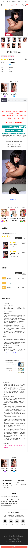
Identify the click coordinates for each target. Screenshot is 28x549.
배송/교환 (24, 100)
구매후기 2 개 (11, 59)
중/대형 (5, 56)
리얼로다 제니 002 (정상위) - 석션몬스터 (5, 218)
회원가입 (8, 1)
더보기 (24, 238)
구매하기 (14, 547)
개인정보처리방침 (20, 531)
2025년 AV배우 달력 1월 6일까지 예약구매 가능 (10, 499)
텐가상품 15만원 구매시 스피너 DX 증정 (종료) (9, 496)
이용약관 (14, 531)
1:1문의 (25, 1)
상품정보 (4, 100)
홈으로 (4, 531)
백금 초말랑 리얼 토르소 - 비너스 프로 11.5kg (5, 93)
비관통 (12, 56)
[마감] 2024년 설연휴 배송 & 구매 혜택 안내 (9, 503)
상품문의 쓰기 (18, 273)
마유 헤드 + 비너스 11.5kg (14, 93)
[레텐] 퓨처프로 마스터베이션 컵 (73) (23, 218)
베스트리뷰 (20, 1)
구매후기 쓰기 (18, 238)
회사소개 (9, 531)
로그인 (3, 1)
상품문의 (17, 100)
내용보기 (23, 243)
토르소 (9, 56)
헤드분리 (6, 278)
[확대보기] (25, 34)
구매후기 (13, 1)
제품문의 (6, 287)
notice (14, 493)
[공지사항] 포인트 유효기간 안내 (7, 505)
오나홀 (2, 56)
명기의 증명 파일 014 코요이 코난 (14, 218)
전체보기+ (16, 81)
